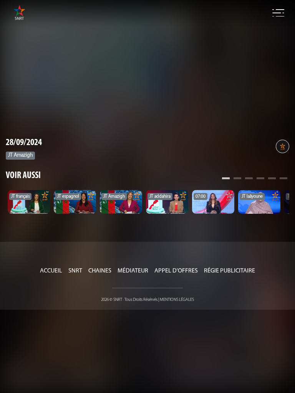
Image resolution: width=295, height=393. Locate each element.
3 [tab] (248, 179)
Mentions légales (177, 300)
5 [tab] (271, 179)
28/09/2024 (24, 142)
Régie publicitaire (229, 271)
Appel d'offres (176, 271)
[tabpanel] (29, 202)
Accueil (51, 271)
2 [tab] (237, 179)
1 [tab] (225, 179)
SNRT (75, 271)
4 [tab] (260, 179)
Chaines (99, 271)
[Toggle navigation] (278, 13)
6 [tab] (283, 179)
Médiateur (133, 271)
